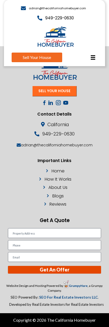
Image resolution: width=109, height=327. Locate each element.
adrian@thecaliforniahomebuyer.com (57, 8)
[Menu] (93, 57)
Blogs (58, 196)
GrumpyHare (78, 286)
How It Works (58, 179)
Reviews (57, 204)
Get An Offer (54, 270)
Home (58, 171)
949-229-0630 (59, 18)
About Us (57, 187)
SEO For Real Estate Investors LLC (68, 297)
